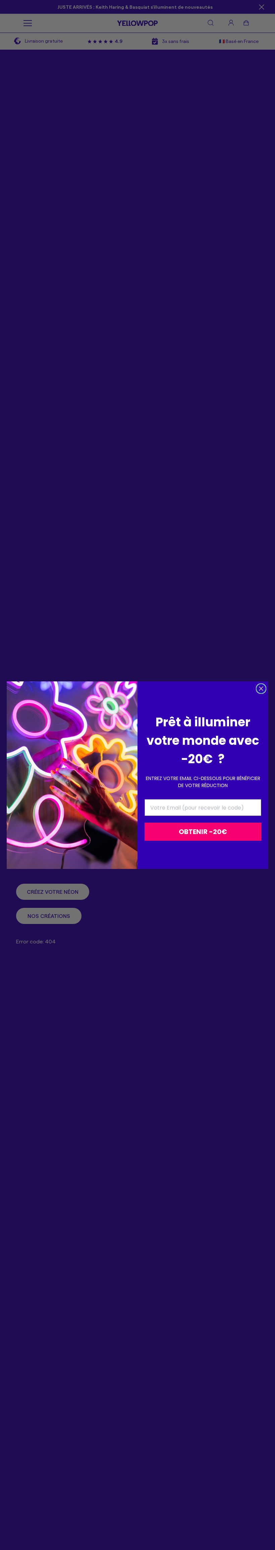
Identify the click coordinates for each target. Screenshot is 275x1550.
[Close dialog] (261, 688)
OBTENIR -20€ (203, 831)
